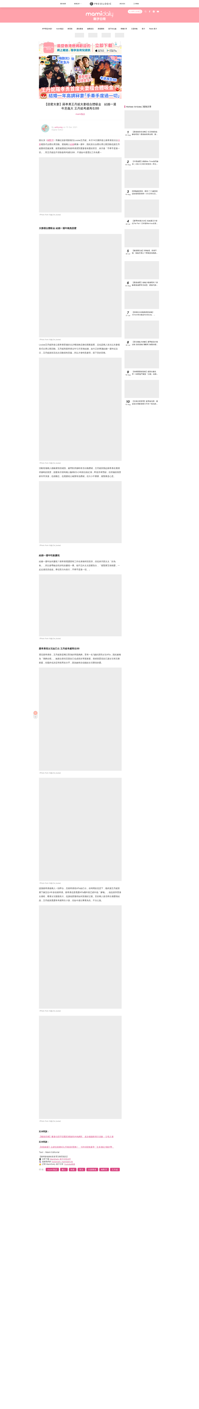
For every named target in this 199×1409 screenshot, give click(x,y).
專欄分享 (124, 29)
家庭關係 (101, 29)
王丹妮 (115, 1169)
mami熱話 (59, 29)
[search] (146, 11)
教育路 (70, 29)
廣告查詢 (122, 3)
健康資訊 (90, 29)
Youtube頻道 (69, 1164)
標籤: (42, 1169)
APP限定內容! (47, 29)
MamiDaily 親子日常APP (60, 1159)
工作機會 (136, 3)
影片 (143, 29)
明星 (73, 1169)
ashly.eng (58, 127)
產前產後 (80, 29)
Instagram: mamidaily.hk (62, 1161)
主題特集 (134, 29)
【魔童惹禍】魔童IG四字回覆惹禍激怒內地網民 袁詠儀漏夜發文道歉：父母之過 (76, 1136)
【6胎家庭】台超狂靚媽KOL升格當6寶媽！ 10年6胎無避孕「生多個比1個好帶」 (76, 1147)
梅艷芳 (50, 140)
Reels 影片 (153, 29)
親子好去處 (112, 29)
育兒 (81, 1169)
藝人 (64, 1169)
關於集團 (63, 3)
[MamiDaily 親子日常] (99, 15)
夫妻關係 (92, 1169)
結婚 (72, 144)
